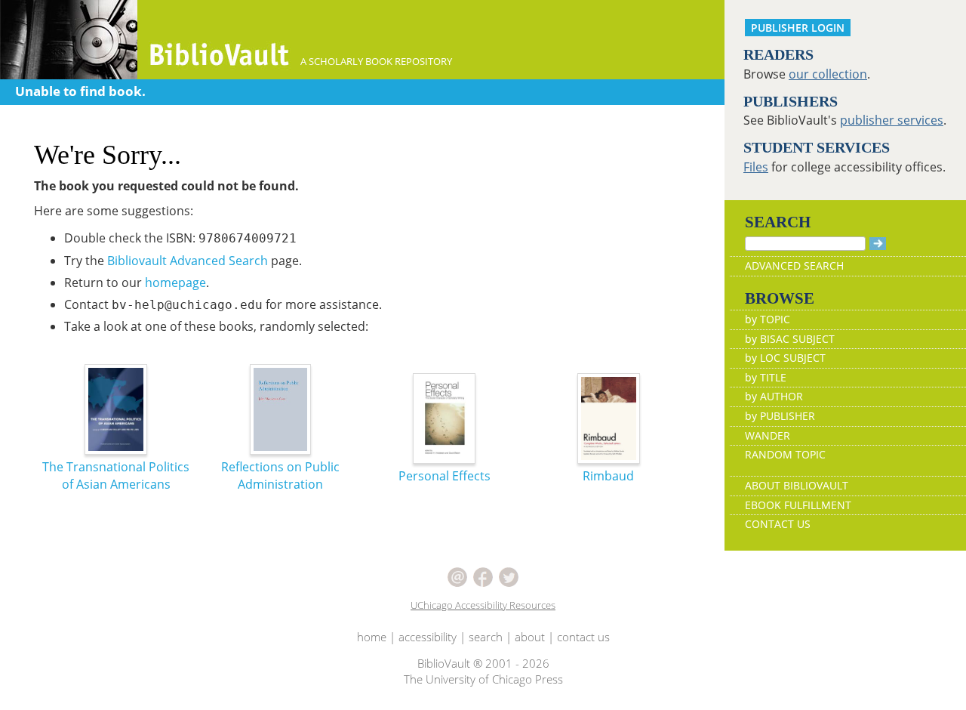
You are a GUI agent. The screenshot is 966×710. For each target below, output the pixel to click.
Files (755, 167)
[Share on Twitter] (508, 575)
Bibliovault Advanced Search (187, 260)
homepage (175, 282)
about (530, 636)
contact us (583, 636)
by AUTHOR (774, 396)
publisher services (891, 120)
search (486, 636)
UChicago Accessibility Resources (483, 605)
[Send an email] (457, 575)
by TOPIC (767, 319)
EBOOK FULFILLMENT (798, 505)
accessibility (427, 636)
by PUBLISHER (780, 416)
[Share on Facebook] (483, 575)
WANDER (767, 435)
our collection (828, 74)
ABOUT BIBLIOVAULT (796, 485)
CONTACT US (778, 524)
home (371, 636)
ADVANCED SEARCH (794, 265)
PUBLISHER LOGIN (797, 27)
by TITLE (765, 377)
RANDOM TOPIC (785, 454)
